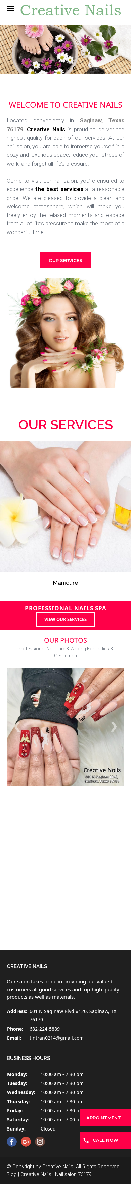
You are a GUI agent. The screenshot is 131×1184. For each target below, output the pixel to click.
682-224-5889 (45, 1029)
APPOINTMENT (103, 1117)
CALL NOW (105, 1140)
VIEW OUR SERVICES (65, 619)
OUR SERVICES (65, 260)
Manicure (65, 520)
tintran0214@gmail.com (57, 1038)
